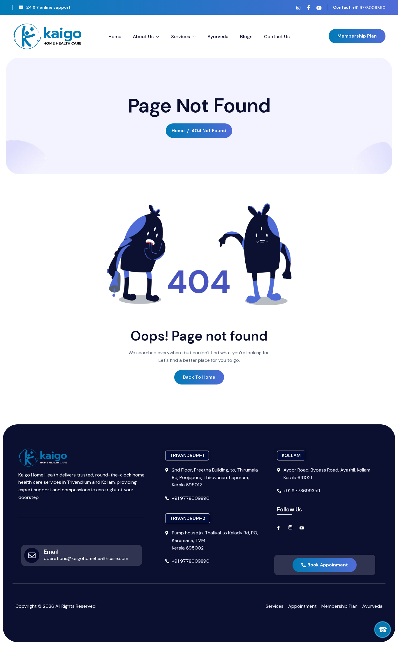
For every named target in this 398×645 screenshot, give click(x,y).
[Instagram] (298, 8)
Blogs (246, 36)
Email (51, 551)
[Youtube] (318, 8)
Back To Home (199, 377)
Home (114, 36)
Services (180, 36)
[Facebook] (308, 7)
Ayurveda (217, 36)
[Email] (31, 555)
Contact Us (277, 36)
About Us (143, 36)
